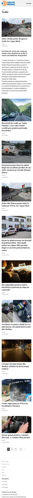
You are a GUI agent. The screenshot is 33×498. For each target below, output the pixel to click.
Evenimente (4, 467)
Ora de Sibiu (4, 481)
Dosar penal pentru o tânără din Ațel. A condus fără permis (16, 436)
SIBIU (3, 472)
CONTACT (4, 475)
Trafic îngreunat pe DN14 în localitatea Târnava (15, 404)
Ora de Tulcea (5, 484)
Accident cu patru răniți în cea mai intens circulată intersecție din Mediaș (16, 327)
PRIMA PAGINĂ (5, 461)
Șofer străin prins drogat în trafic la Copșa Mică (14, 39)
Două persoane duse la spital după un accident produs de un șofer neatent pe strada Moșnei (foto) (16, 169)
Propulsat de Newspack (9, 494)
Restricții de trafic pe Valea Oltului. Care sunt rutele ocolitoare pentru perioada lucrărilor (14, 127)
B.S (4, 44)
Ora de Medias (5, 487)
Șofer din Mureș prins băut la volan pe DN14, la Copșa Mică (15, 204)
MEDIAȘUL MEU (5, 464)
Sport (3, 469)
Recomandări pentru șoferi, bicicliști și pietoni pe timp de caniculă (15, 287)
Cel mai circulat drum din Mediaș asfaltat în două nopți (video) (15, 366)
